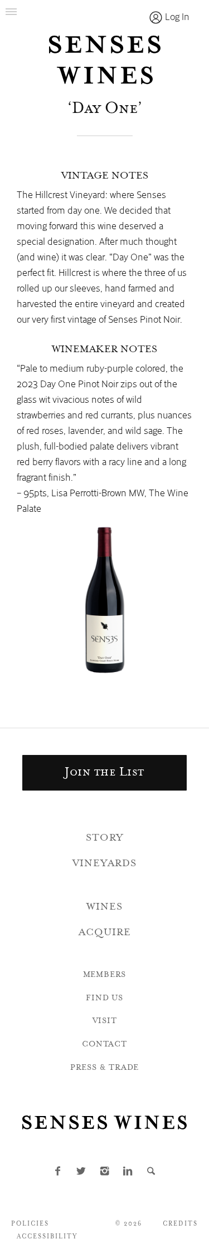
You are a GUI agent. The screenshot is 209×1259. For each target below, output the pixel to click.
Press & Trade (104, 1068)
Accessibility (47, 1237)
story (105, 838)
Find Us (104, 998)
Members (105, 975)
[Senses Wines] (105, 60)
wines (104, 907)
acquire (105, 933)
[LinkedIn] (128, 1172)
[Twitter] (81, 1172)
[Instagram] (104, 1172)
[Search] (151, 1172)
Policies (30, 1224)
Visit (105, 1021)
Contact (104, 1044)
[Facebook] (58, 1172)
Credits (180, 1224)
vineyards (104, 864)
